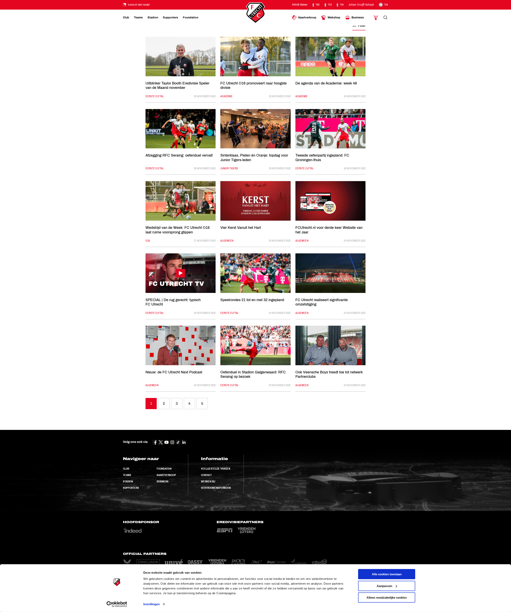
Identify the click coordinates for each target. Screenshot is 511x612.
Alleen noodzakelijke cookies (386, 597)
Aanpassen (384, 585)
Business (162, 481)
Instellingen (151, 604)
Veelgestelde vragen (215, 468)
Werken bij (208, 481)
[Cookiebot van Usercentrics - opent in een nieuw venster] (116, 604)
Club (126, 468)
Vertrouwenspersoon (216, 488)
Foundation (164, 468)
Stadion (128, 481)
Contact (206, 475)
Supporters (131, 488)
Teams (127, 475)
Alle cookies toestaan (387, 574)
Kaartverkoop (166, 475)
